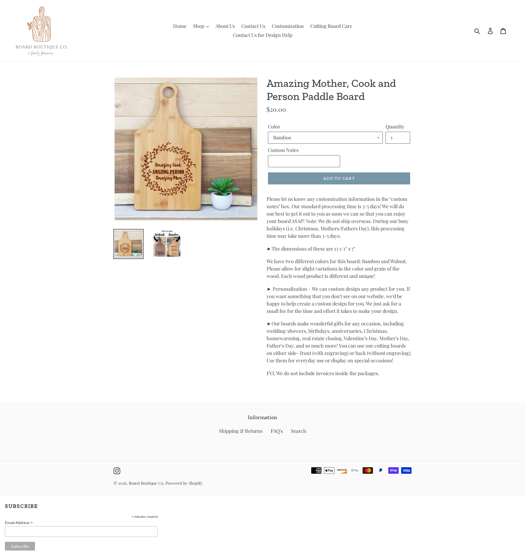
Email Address (19, 522)
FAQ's (277, 431)
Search (298, 431)
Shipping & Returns (240, 431)
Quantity (395, 126)
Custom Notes (283, 150)
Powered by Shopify (184, 483)
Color (274, 126)
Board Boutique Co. (146, 483)
